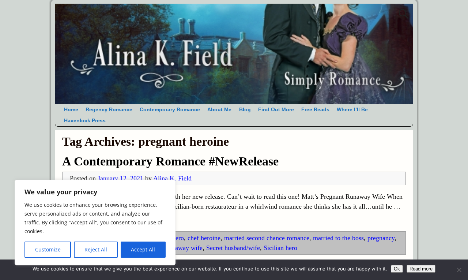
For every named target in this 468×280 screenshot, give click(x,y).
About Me (219, 109)
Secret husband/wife (233, 247)
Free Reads (315, 109)
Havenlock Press (85, 120)
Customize (48, 249)
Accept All (143, 249)
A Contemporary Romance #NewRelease (170, 161)
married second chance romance (266, 238)
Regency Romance (109, 109)
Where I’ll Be (352, 109)
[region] (95, 222)
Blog (245, 109)
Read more (421, 269)
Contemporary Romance (170, 109)
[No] (459, 269)
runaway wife (184, 247)
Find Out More (276, 109)
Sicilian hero (280, 247)
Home (71, 109)
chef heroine (204, 238)
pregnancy (381, 238)
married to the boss (338, 238)
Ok (397, 269)
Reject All (95, 249)
